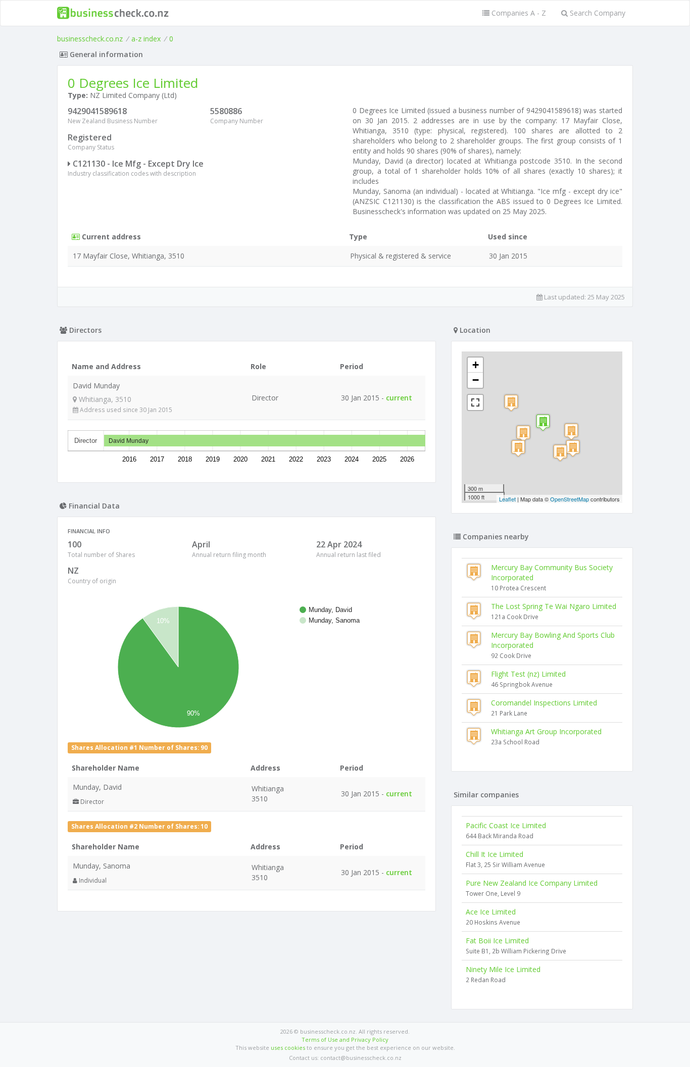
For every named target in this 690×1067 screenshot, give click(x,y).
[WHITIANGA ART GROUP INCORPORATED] (573, 448)
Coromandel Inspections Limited (544, 702)
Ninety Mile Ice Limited (503, 969)
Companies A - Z (517, 13)
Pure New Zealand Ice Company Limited (532, 883)
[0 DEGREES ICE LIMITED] (543, 422)
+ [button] (475, 365)
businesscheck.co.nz (90, 38)
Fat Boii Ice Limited (497, 940)
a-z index (146, 38)
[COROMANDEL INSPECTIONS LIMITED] (511, 402)
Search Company (596, 13)
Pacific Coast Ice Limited (506, 825)
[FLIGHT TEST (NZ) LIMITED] (518, 448)
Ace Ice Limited (491, 912)
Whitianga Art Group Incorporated (546, 731)
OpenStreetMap (569, 499)
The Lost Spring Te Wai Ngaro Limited (553, 606)
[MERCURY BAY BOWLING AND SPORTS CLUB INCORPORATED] (560, 452)
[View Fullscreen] (475, 402)
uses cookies (288, 1047)
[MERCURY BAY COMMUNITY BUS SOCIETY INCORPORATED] (523, 433)
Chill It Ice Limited (494, 854)
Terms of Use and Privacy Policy (345, 1039)
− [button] (475, 380)
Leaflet (507, 499)
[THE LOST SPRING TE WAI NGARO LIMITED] (571, 431)
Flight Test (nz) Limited (528, 674)
